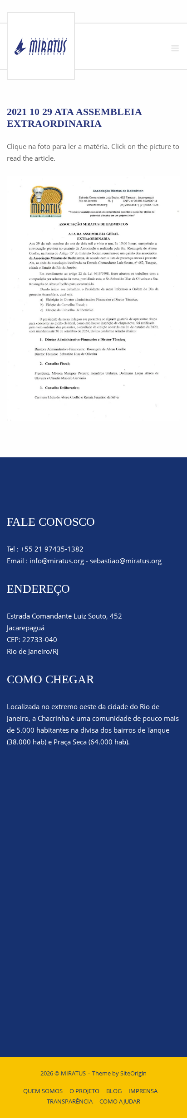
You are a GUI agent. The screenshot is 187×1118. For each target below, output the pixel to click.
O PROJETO (84, 1091)
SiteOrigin (133, 1073)
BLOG (114, 1091)
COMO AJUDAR (119, 1101)
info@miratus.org (57, 560)
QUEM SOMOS (43, 1091)
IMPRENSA (142, 1091)
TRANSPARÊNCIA (70, 1101)
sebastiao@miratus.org (126, 560)
